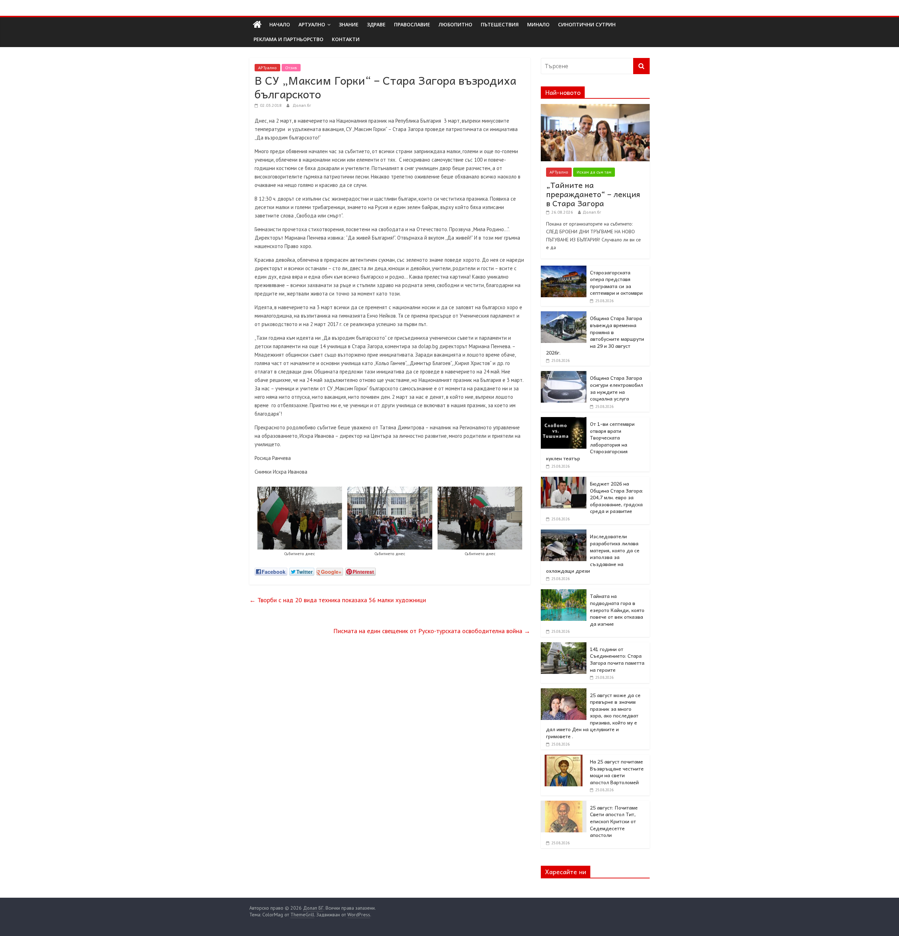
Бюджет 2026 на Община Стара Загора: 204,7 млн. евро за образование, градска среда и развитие (616, 497)
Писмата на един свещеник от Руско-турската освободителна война (431, 631)
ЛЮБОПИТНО (455, 24)
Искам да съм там (594, 172)
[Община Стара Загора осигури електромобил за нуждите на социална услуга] (563, 375)
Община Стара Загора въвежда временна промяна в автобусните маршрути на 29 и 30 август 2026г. (595, 335)
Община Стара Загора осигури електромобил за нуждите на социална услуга (616, 388)
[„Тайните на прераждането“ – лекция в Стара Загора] (595, 108)
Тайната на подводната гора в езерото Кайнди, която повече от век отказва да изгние (617, 609)
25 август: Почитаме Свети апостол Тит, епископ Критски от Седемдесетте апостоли (614, 821)
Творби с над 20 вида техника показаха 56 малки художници (337, 600)
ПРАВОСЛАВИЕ (412, 24)
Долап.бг (302, 105)
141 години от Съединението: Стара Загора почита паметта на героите (617, 659)
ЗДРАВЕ (376, 24)
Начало (279, 24)
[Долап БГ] (257, 24)
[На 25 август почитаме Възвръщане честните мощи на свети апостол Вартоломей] (563, 758)
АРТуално (311, 24)
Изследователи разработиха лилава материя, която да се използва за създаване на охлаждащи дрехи (592, 553)
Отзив (291, 67)
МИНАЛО (538, 24)
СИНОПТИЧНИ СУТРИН (587, 24)
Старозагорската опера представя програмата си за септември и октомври (616, 282)
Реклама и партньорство (288, 39)
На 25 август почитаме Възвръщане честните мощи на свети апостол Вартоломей (617, 772)
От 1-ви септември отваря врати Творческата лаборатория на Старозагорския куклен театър (590, 441)
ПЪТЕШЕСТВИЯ (500, 24)
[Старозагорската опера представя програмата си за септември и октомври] (563, 269)
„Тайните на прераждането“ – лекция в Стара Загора (593, 194)
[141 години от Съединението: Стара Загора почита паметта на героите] (563, 646)
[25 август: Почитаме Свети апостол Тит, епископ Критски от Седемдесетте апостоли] (563, 804)
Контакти (346, 39)
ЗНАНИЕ (349, 24)
